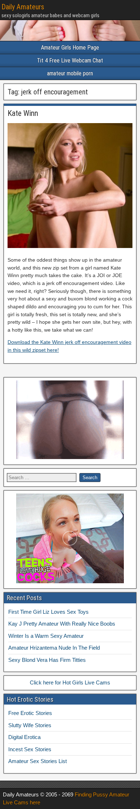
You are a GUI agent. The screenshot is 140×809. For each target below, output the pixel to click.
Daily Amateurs (22, 7)
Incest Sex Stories (29, 749)
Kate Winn (23, 113)
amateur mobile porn (70, 73)
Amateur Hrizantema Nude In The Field (54, 648)
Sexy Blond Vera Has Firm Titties (47, 660)
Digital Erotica (24, 737)
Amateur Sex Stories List (37, 761)
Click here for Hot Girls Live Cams (70, 682)
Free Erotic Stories (30, 713)
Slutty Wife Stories (29, 725)
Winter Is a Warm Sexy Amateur (46, 636)
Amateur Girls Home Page (70, 47)
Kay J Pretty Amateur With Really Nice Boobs (61, 624)
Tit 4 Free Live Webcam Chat (70, 60)
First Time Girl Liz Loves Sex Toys (48, 612)
